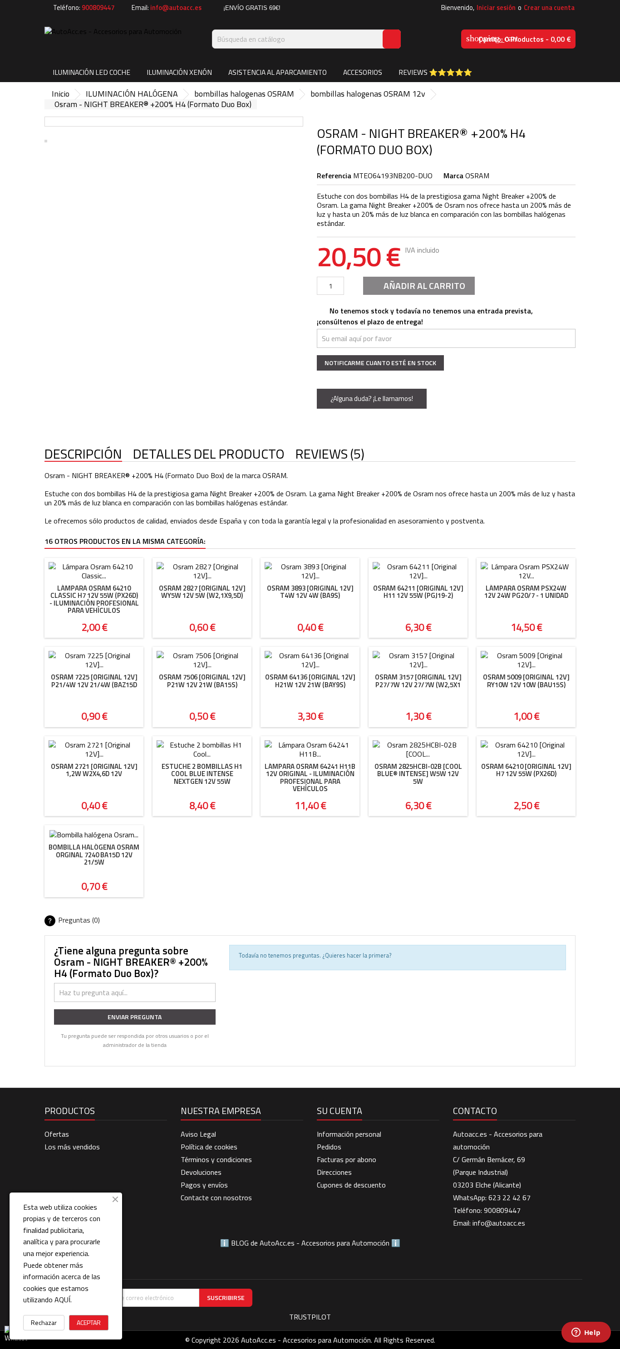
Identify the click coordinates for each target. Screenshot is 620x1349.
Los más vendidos (72, 1146)
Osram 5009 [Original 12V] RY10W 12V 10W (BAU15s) (526, 681)
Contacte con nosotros (216, 1197)
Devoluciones (201, 1172)
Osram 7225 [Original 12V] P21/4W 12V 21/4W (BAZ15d (94, 681)
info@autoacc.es (176, 7)
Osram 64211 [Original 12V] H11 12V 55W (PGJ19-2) (418, 592)
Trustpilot (310, 1316)
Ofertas (56, 1134)
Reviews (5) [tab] (329, 454)
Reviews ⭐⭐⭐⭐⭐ (435, 72)
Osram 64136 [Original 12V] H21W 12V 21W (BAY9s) (310, 681)
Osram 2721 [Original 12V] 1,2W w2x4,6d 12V (94, 770)
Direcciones (334, 1172)
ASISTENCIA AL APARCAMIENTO (277, 72)
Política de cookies (209, 1146)
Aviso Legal (198, 1134)
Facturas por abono (346, 1159)
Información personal (349, 1134)
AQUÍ (62, 1299)
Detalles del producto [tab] (209, 454)
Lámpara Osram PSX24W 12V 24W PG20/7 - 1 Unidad (526, 592)
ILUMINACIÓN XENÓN (179, 72)
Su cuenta (339, 1111)
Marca (453, 175)
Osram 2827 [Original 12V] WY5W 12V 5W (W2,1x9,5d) (202, 592)
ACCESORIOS (362, 72)
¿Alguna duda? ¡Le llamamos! (371, 398)
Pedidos (329, 1146)
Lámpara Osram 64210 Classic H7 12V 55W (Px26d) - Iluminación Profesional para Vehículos (94, 599)
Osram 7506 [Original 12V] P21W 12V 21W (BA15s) (202, 681)
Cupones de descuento (351, 1184)
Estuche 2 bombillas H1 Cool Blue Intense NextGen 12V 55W (202, 774)
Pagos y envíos (204, 1184)
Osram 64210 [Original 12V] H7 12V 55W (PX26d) (526, 770)
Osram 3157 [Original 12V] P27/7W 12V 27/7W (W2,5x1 (418, 681)
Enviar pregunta (135, 1017)
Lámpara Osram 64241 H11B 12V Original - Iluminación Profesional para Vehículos (310, 777)
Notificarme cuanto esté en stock (380, 362)
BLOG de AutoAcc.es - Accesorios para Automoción (310, 1242)
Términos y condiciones (216, 1159)
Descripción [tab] (83, 454)
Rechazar (44, 1322)
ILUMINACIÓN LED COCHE (91, 72)
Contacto (475, 1111)
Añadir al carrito (418, 286)
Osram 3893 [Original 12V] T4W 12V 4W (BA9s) (310, 592)
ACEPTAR (89, 1322)
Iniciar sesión (496, 7)
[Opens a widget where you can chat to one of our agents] (586, 1333)
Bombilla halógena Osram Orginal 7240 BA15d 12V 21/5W (94, 854)
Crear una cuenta (549, 7)
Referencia (334, 175)
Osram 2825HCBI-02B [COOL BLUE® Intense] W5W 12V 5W (418, 774)
